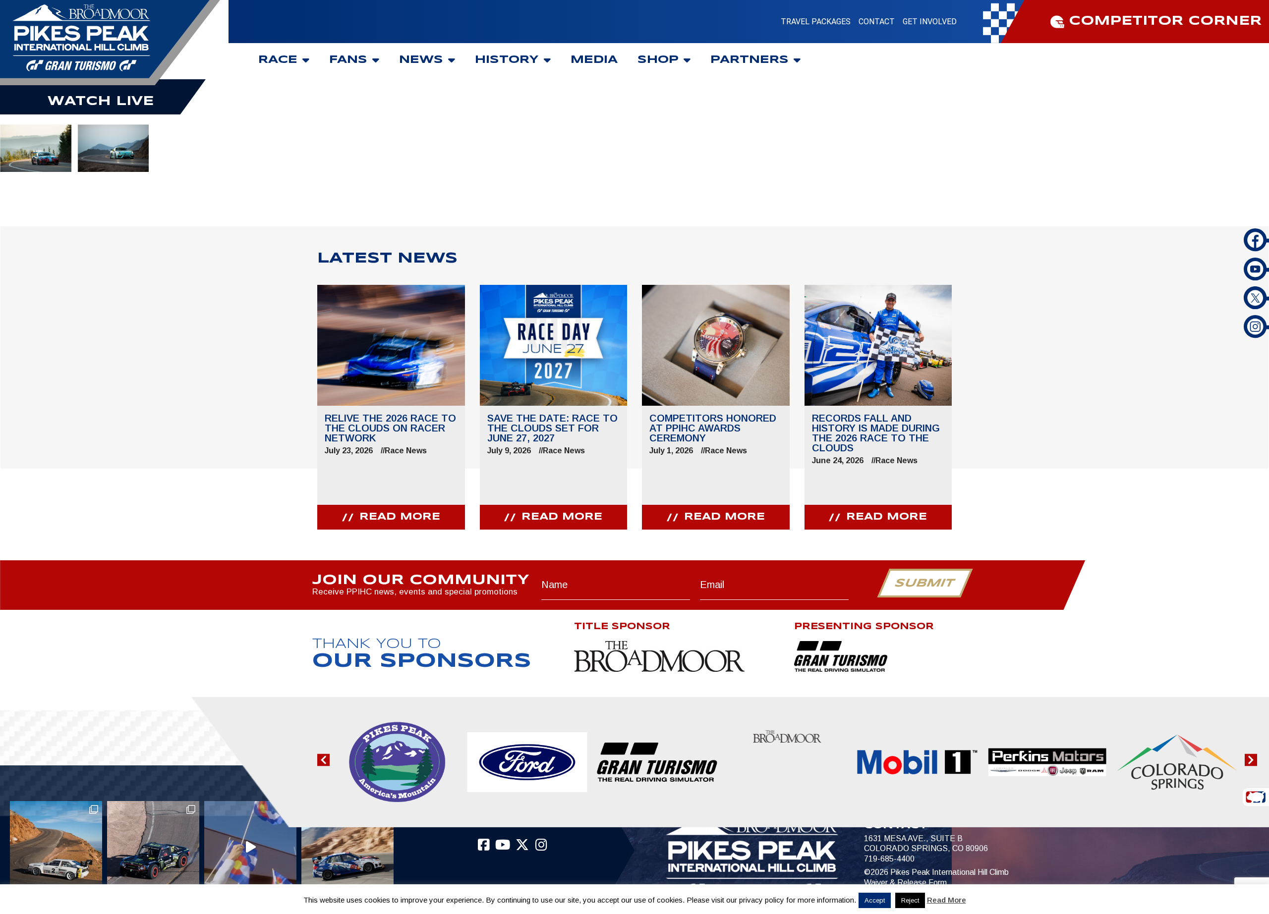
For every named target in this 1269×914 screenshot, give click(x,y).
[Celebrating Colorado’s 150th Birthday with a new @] (250, 847)
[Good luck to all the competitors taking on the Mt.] (56, 847)
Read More (946, 900)
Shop (658, 59)
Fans (348, 59)
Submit (925, 583)
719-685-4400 (889, 859)
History (507, 59)
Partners (749, 59)
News (421, 59)
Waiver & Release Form (905, 882)
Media (594, 59)
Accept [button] (875, 900)
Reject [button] (910, 900)
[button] (323, 760)
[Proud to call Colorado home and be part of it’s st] (347, 847)
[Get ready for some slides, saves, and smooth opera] (153, 847)
